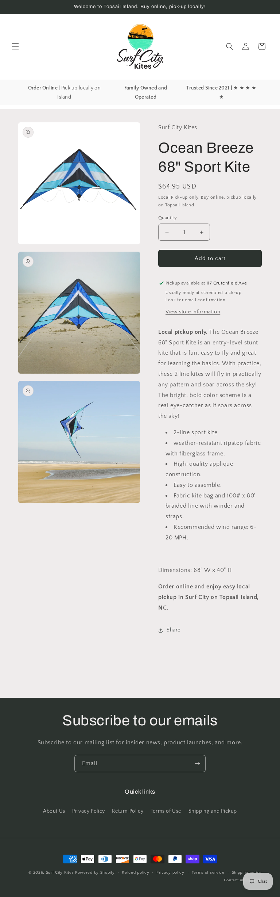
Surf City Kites (60, 872)
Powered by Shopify (95, 872)
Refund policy (135, 872)
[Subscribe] (197, 763)
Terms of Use (166, 811)
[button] (15, 46)
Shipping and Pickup (212, 811)
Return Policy (127, 811)
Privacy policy (170, 872)
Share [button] (173, 630)
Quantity (167, 217)
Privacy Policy (88, 811)
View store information (193, 312)
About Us (54, 811)
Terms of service (208, 872)
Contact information (243, 880)
